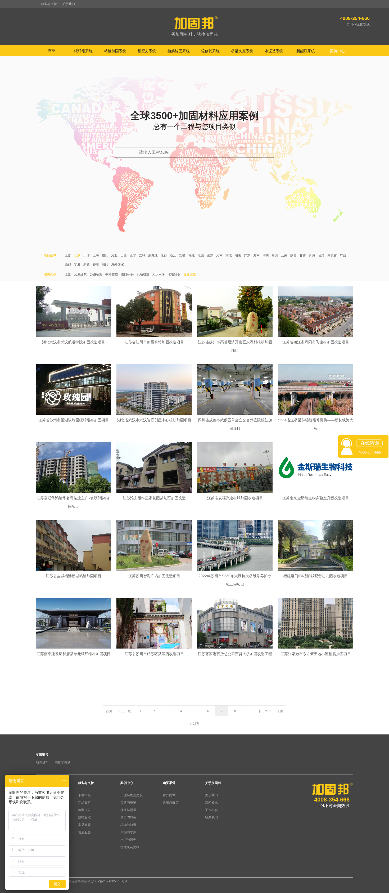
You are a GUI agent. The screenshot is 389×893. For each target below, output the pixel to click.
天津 (86, 255)
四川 (266, 255)
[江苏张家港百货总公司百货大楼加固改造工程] (235, 624)
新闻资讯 (211, 802)
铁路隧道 (111, 274)
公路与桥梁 (128, 802)
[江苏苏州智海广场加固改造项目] (154, 546)
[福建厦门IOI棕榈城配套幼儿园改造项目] (315, 546)
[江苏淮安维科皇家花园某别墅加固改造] (154, 468)
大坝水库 (158, 274)
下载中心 (84, 795)
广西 (343, 255)
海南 (256, 255)
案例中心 (126, 783)
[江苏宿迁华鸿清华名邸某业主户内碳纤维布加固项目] (73, 468)
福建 (191, 255)
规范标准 (84, 817)
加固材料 (42, 762)
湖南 (238, 255)
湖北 (228, 255)
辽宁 (133, 255)
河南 (219, 255)
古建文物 (189, 274)
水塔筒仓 (174, 274)
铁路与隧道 (128, 810)
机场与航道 (128, 825)
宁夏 (77, 264)
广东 (247, 255)
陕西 (293, 255)
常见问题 (84, 825)
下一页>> (264, 711)
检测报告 (84, 810)
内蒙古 (332, 255)
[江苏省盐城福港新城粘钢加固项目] (73, 546)
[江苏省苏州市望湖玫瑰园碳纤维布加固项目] (73, 390)
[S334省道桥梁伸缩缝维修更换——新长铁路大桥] (315, 390)
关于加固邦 (213, 783)
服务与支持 (49, 4)
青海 (312, 255)
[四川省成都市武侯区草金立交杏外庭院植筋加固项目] (235, 390)
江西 (201, 255)
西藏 (68, 264)
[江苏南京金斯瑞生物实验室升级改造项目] (315, 468)
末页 (280, 711)
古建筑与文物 (129, 847)
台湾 (321, 255)
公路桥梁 (96, 274)
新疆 (86, 264)
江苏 (164, 255)
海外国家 (117, 264)
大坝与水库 (128, 832)
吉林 (142, 255)
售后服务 (84, 832)
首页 (51, 50)
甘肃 (303, 255)
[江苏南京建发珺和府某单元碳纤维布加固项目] (73, 624)
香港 (96, 264)
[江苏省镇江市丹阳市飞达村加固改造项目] (315, 312)
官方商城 (169, 795)
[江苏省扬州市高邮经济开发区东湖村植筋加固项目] (235, 312)
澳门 (105, 264)
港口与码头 (128, 817)
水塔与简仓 (128, 840)
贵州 (275, 255)
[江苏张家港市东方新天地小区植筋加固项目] (315, 624)
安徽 (182, 255)
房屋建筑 (80, 274)
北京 (77, 255)
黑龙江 (153, 255)
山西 (123, 255)
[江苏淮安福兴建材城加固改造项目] (235, 468)
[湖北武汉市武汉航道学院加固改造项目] (73, 312)
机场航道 (143, 274)
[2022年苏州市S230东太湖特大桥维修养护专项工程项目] (235, 546)
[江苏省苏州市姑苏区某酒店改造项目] (154, 624)
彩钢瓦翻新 (63, 762)
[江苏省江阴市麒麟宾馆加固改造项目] (154, 312)
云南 (284, 255)
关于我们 (68, 4)
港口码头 (127, 274)
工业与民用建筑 (131, 795)
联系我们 (211, 817)
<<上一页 (124, 711)
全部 (68, 255)
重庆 (105, 255)
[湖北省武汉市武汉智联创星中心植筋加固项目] (154, 390)
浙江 (173, 255)
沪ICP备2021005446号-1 (109, 881)
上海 (96, 255)
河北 (114, 255)
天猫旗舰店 (171, 802)
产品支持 (84, 802)
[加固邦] (194, 27)
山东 (210, 255)
